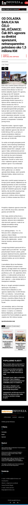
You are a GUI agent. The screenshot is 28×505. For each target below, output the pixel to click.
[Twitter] (6, 68)
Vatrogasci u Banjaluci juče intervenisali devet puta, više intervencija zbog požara (12, 387)
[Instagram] (14, 502)
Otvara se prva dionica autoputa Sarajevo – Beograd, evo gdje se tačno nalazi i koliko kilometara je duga (12, 453)
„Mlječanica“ (9, 326)
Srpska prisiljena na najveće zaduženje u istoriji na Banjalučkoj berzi (8, 344)
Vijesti (6, 55)
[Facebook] (3, 68)
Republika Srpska (11, 56)
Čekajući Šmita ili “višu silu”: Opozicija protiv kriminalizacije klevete (20, 346)
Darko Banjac (16, 326)
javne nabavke (5, 328)
